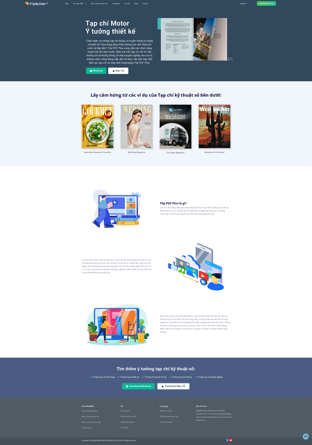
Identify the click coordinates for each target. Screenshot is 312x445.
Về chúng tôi (125, 411)
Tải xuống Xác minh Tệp (169, 416)
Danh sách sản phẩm (90, 411)
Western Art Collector (215, 152)
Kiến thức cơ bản (166, 411)
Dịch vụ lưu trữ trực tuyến (91, 422)
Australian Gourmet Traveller (97, 152)
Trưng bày (116, 4)
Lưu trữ (127, 4)
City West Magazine (175, 152)
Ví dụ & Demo (87, 428)
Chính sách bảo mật (128, 416)
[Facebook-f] (227, 440)
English (243, 4)
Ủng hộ (145, 4)
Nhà (66, 4)
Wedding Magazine (136, 152)
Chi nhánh (124, 428)
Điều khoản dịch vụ (128, 422)
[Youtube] (230, 440)
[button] (195, 39)
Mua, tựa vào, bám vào (99, 4)
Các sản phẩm (78, 4)
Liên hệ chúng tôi (166, 422)
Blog (136, 4)
